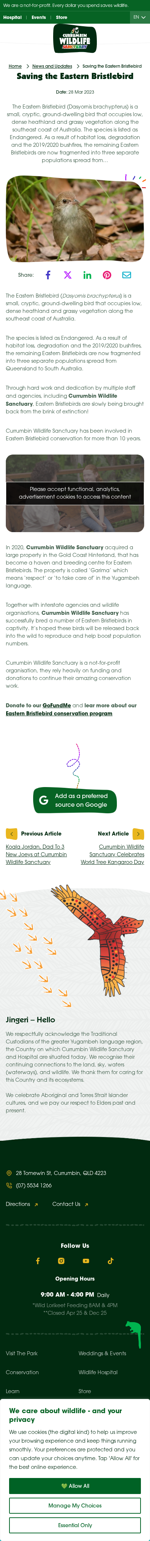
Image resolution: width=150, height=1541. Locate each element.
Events (39, 17)
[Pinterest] (107, 275)
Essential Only (75, 1525)
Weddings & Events (102, 1354)
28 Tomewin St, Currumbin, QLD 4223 (61, 1173)
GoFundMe (57, 705)
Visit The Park (22, 1354)
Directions (18, 1204)
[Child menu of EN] (145, 17)
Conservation (22, 1373)
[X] (67, 275)
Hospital (12, 17)
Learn (13, 1391)
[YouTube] (86, 1261)
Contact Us (66, 1204)
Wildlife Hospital (98, 1373)
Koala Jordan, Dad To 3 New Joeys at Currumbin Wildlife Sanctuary (36, 855)
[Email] (126, 275)
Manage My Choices (75, 1505)
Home (15, 66)
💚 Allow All (75, 1486)
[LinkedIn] (87, 275)
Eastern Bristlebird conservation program (59, 713)
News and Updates (52, 66)
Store (61, 17)
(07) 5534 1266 (34, 1186)
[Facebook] (48, 275)
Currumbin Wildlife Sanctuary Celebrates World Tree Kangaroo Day (112, 855)
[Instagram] (61, 1261)
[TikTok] (110, 1261)
